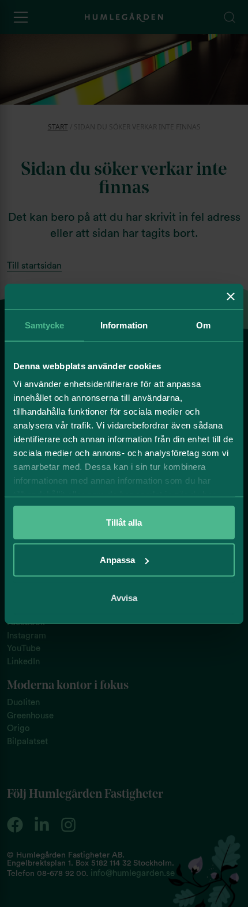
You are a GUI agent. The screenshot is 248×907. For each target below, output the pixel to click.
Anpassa (117, 560)
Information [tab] (124, 325)
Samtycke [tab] (45, 325)
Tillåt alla (124, 522)
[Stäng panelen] (231, 296)
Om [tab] (203, 325)
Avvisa (124, 597)
